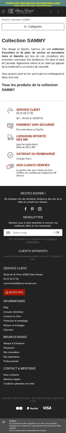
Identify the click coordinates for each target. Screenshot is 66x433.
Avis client (23, 256)
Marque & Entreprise (14, 343)
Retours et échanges (14, 325)
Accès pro (16, 292)
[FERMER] (3, 422)
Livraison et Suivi (12, 316)
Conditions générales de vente (19, 383)
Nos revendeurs (12, 352)
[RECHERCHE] (47, 11)
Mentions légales (12, 379)
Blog (6, 307)
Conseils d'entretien (13, 312)
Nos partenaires (12, 356)
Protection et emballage (16, 320)
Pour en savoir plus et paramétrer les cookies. (27, 430)
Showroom (9, 347)
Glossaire (8, 329)
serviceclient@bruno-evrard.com (20, 283)
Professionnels (11, 361)
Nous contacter (11, 374)
